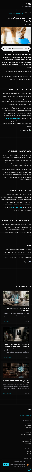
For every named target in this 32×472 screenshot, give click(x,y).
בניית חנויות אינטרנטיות (25, 434)
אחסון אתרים (28, 425)
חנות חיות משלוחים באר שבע (13, 118)
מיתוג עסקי (28, 443)
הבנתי (5, 464)
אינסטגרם (28, 427)
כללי (26, 12)
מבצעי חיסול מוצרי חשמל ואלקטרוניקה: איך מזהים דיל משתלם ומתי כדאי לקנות (16, 345)
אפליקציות (28, 430)
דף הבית (29, 451)
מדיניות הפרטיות (21, 467)
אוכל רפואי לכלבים (16, 207)
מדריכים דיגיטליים (26, 441)
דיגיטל (29, 437)
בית (30, 12)
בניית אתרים (28, 432)
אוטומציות (28, 423)
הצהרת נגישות (27, 456)
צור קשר (29, 453)
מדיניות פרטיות (27, 458)
